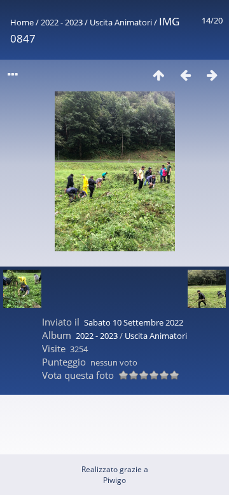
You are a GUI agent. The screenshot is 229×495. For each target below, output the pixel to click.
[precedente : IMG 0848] (185, 74)
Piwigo (114, 480)
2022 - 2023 (62, 22)
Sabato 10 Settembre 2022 (133, 322)
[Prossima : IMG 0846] (211, 74)
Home (22, 22)
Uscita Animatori (121, 22)
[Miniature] (158, 74)
